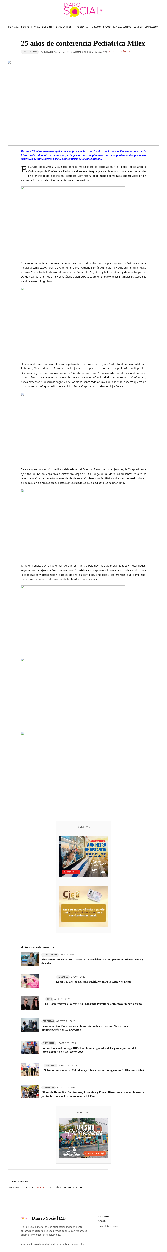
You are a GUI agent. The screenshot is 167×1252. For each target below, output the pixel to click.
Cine (49, 999)
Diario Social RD (49, 1218)
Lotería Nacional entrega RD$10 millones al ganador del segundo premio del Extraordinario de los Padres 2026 (88, 1049)
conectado (41, 1187)
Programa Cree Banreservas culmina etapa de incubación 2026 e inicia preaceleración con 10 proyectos (85, 1027)
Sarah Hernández (119, 51)
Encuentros (29, 51)
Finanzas (48, 1021)
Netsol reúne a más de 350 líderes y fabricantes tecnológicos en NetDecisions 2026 (94, 1070)
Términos (113, 1226)
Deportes (48, 1087)
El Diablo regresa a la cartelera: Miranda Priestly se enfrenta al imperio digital (94, 1003)
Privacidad (103, 1226)
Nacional (49, 1043)
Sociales (63, 976)
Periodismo (50, 954)
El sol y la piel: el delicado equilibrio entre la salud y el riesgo (93, 981)
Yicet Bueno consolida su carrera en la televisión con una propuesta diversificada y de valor (92, 961)
